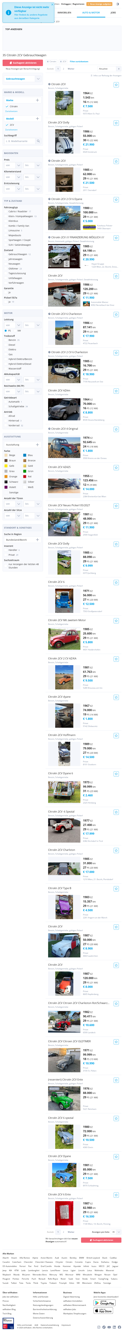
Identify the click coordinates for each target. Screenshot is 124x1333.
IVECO (101, 1266)
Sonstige (107, 1283)
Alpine (35, 1257)
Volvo (71, 1283)
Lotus (89, 1270)
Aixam (14, 1257)
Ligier (73, 1270)
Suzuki (5, 1283)
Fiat (29, 1266)
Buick (104, 1257)
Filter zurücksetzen (79, 61)
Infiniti (86, 1266)
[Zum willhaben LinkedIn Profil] (114, 1327)
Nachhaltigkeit (9, 1305)
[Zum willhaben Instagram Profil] (99, 1327)
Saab (70, 1278)
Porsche (25, 1278)
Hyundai (77, 1266)
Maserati (110, 1270)
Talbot (14, 1283)
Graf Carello (46, 1266)
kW (19, 330)
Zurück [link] (50, 68)
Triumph (63, 1283)
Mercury (53, 1274)
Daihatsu (105, 1262)
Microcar (69, 1274)
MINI (78, 1274)
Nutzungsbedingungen (43, 1305)
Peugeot (6, 1278)
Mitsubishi (87, 1274)
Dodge (115, 1262)
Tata (21, 1283)
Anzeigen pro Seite (100, 1232)
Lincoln (81, 1270)
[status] (28, 13)
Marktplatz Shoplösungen (74, 1313)
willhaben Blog (9, 1309)
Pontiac (16, 1278)
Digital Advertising (71, 1296)
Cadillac (113, 1257)
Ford (36, 1266)
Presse (6, 1301)
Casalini (6, 1262)
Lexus (65, 1270)
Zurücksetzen (11, 111)
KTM (17, 1270)
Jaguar (115, 1266)
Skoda (85, 1278)
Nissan (107, 1274)
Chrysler (59, 1262)
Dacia (95, 1262)
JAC (108, 1266)
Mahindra (99, 1270)
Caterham (16, 1262)
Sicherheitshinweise (42, 1301)
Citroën (69, 1262)
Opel (115, 1274)
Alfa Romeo (25, 1257)
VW (78, 1283)
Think (35, 1283)
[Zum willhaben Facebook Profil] (119, 1327)
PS (9, 330)
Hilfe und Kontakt (40, 1296)
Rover (63, 1278)
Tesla (28, 1283)
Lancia (45, 1270)
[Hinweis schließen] (52, 4)
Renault (42, 1278)
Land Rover (55, 1270)
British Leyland (93, 1257)
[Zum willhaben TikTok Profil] (104, 1327)
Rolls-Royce (53, 1278)
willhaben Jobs (69, 1309)
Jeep (4, 1270)
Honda (57, 1266)
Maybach (7, 1274)
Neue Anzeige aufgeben (100, 4)
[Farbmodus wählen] (117, 4)
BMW (81, 1257)
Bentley (73, 1257)
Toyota (44, 1283)
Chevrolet (28, 1262)
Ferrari (23, 1266)
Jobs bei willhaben (11, 1296)
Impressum (66, 1325)
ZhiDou (97, 1283)
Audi (57, 1257)
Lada (23, 1270)
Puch (34, 1278)
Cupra (88, 1262)
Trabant (53, 1283)
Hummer (67, 1266)
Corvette (79, 1262)
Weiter (71, 68)
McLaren (26, 1274)
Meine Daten (39, 1313)
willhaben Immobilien (72, 1301)
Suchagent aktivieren (103, 1240)
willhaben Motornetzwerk (74, 1305)
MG (61, 1274)
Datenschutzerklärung (43, 1317)
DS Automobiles (10, 1266)
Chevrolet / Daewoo (44, 1262)
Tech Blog (7, 1313)
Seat (78, 1278)
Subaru (114, 1278)
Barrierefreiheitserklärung (45, 1309)
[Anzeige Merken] (116, 84)
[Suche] (38, 141)
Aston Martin (46, 1257)
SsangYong (103, 1278)
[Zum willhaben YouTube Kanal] (109, 1327)
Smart (93, 1278)
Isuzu (94, 1266)
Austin (64, 1257)
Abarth (6, 1257)
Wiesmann (87, 1283)
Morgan (98, 1274)
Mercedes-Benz (40, 1274)
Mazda (16, 1274)
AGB (36, 1325)
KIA (10, 1270)
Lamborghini (33, 1270)
